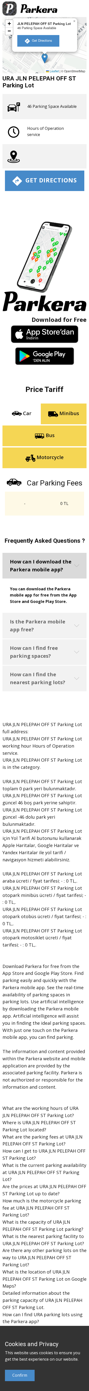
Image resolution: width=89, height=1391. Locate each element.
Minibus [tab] (68, 413)
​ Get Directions (41, 40)
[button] (45, 58)
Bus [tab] (49, 435)
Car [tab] (26, 413)
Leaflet (54, 71)
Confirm (19, 1375)
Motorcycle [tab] (49, 457)
